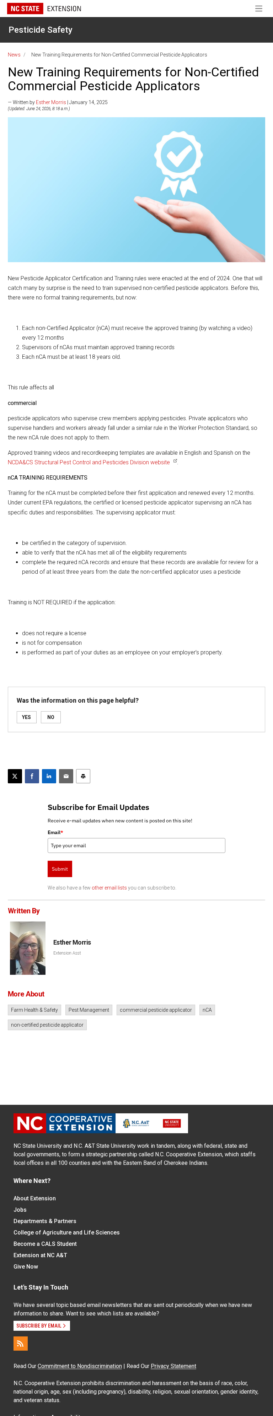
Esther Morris (51, 102)
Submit (60, 869)
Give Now (26, 1266)
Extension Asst (67, 953)
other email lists (109, 888)
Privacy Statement (173, 1366)
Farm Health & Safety (34, 1010)
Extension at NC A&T (40, 1255)
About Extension (35, 1198)
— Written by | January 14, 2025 (58, 102)
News (14, 55)
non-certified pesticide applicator (47, 1025)
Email (55, 832)
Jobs (20, 1209)
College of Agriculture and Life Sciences (67, 1232)
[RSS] (21, 1343)
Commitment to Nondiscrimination (80, 1366)
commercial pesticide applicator (156, 1010)
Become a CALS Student (45, 1244)
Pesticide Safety (41, 30)
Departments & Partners (45, 1221)
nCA (207, 1010)
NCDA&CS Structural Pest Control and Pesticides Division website (89, 462)
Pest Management (89, 1010)
